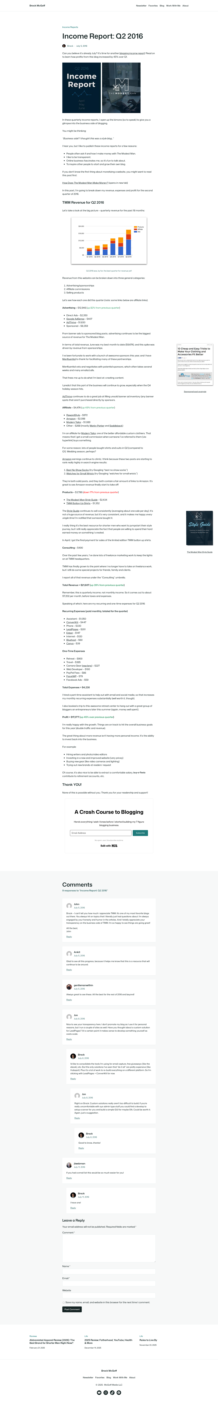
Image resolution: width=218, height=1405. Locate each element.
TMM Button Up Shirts (78, 503)
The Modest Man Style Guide (82, 499)
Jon (76, 1015)
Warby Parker (97, 425)
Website (66, 1290)
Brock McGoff (37, 5)
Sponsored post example (195, 391)
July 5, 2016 (79, 907)
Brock (81, 1054)
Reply (69, 936)
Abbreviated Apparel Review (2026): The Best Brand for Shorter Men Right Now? (52, 1341)
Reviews (33, 1336)
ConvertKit (72, 622)
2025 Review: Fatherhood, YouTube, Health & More (108, 1341)
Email (66, 1278)
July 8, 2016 (79, 1018)
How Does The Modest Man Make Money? (85, 182)
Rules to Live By (148, 1340)
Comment (68, 1232)
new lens (86, 665)
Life (86, 1336)
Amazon (71, 418)
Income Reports (70, 27)
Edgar (69, 632)
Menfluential (69, 359)
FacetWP (71, 676)
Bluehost (71, 640)
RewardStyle (73, 415)
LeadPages (72, 629)
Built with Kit (109, 845)
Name (66, 1266)
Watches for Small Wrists (80, 473)
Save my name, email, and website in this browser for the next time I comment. (107, 1302)
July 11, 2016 (79, 1167)
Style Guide (73, 510)
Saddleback (116, 425)
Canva (70, 643)
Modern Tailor (73, 422)
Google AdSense (75, 318)
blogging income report (132, 53)
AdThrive (71, 322)
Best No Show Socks (77, 470)
